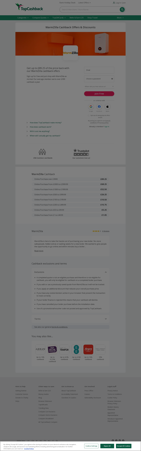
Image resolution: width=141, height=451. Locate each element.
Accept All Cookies (123, 446)
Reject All (107, 446)
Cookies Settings (91, 446)
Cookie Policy (29, 449)
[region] (70, 446)
